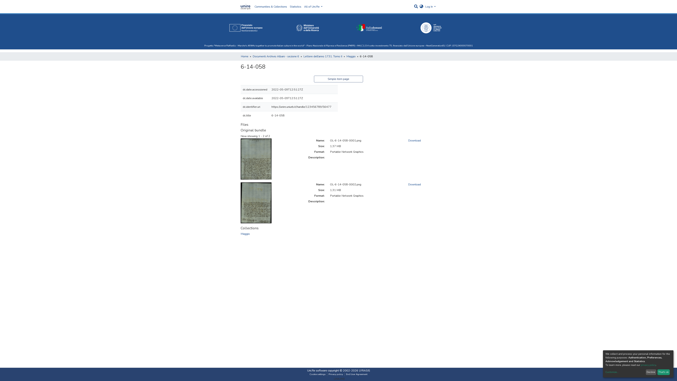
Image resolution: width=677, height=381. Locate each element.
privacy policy (648, 365)
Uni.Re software (317, 371)
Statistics (295, 7)
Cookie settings (318, 374)
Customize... (611, 372)
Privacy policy (336, 374)
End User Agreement (356, 374)
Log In (429, 7)
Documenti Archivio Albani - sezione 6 (276, 56)
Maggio (351, 56)
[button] (421, 7)
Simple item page (338, 79)
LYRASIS (364, 371)
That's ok (663, 372)
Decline (651, 372)
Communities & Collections (271, 7)
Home (244, 56)
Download (414, 141)
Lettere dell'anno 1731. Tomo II (322, 56)
